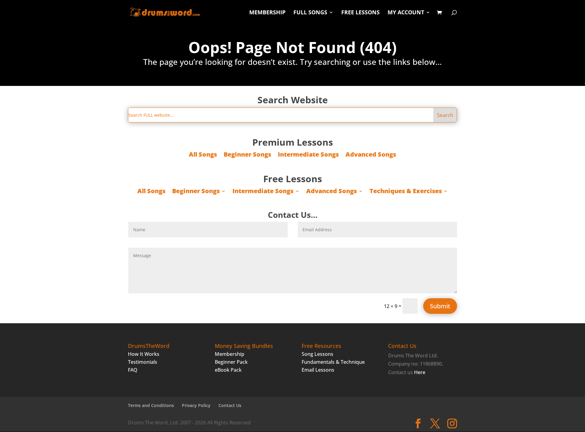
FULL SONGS (310, 13)
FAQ (132, 369)
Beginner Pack (231, 362)
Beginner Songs (247, 155)
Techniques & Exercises (406, 192)
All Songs (203, 155)
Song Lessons (317, 354)
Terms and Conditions (151, 405)
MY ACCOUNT (406, 13)
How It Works (143, 354)
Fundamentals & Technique (333, 362)
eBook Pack (228, 369)
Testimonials (142, 362)
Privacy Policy (196, 405)
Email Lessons (318, 369)
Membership (229, 354)
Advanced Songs (371, 155)
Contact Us (229, 405)
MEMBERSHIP (267, 13)
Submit (440, 306)
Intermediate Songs (308, 155)
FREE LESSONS (360, 13)
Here (419, 372)
